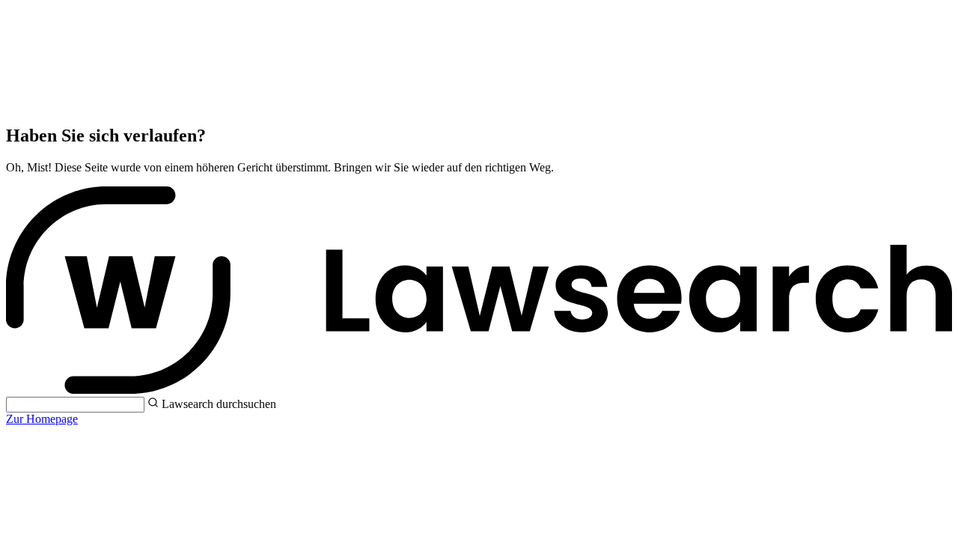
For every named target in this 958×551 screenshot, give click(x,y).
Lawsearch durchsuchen (219, 404)
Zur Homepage (42, 419)
